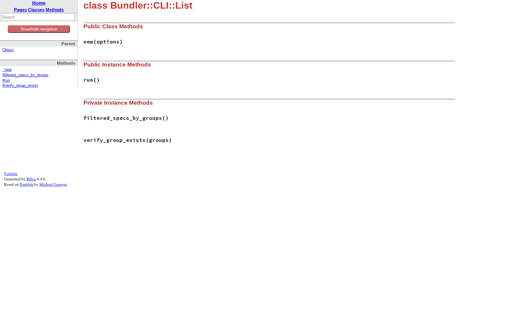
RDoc (31, 179)
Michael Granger (52, 184)
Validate (11, 173)
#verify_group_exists (20, 85)
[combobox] (38, 17)
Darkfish (26, 184)
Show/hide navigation (39, 29)
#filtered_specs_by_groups (25, 75)
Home (39, 3)
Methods (55, 9)
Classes (36, 9)
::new (7, 70)
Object (8, 50)
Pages (20, 9)
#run (6, 80)
